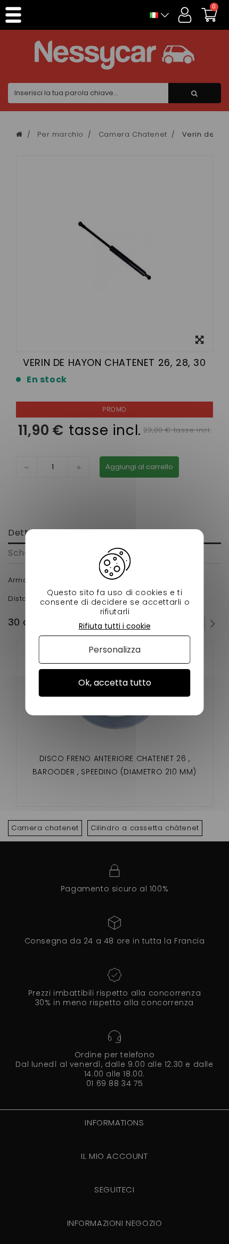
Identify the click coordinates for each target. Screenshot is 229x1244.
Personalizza (114, 650)
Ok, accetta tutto (114, 683)
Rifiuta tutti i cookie (115, 625)
